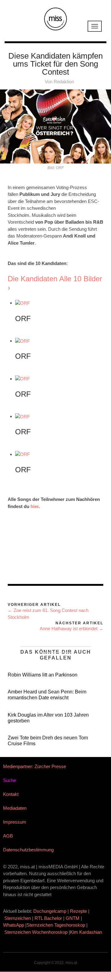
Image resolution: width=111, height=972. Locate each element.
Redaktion (64, 81)
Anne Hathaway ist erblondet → (71, 628)
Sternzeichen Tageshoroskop (56, 925)
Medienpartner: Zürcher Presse (34, 766)
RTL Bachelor (48, 918)
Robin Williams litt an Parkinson (42, 674)
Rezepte (78, 911)
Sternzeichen (17, 918)
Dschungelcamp (49, 911)
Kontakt (10, 794)
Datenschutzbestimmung (28, 849)
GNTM (73, 918)
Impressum (14, 822)
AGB (8, 835)
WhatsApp (13, 925)
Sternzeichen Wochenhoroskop (36, 932)
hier (35, 506)
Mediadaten (15, 808)
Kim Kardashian (86, 932)
